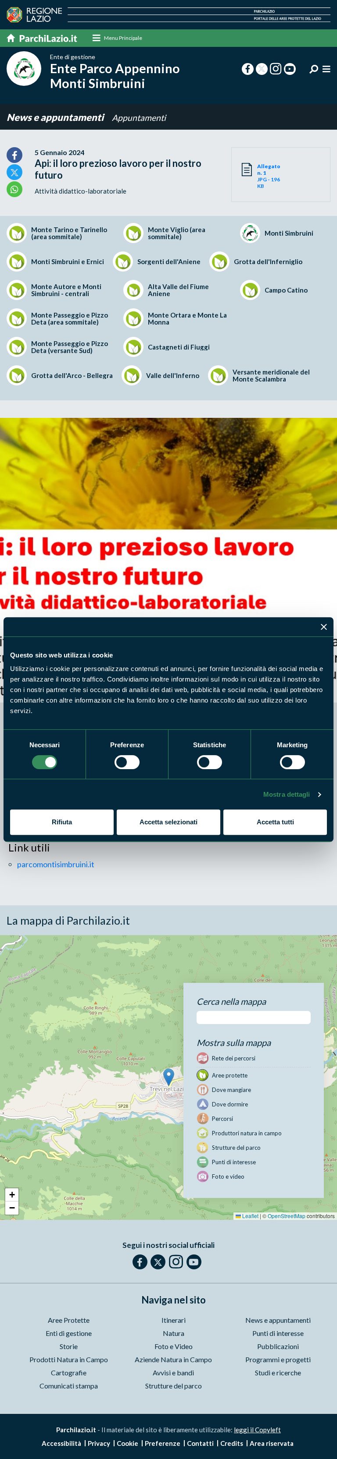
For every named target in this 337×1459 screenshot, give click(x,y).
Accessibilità (61, 1443)
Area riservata (272, 1443)
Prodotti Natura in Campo (68, 1359)
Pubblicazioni (278, 1346)
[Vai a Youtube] (193, 1261)
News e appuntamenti (56, 117)
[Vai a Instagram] (175, 1261)
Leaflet (249, 1215)
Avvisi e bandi (173, 1372)
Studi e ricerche (278, 1372)
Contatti (200, 1443)
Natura (173, 1333)
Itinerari (173, 1320)
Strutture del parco (173, 1385)
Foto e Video (173, 1346)
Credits (231, 1443)
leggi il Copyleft (257, 1430)
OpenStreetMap (286, 1215)
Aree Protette (69, 1320)
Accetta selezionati (168, 822)
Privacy (99, 1443)
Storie (69, 1346)
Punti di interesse (278, 1333)
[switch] (127, 762)
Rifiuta (62, 822)
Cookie (127, 1443)
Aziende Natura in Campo (173, 1359)
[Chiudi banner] (324, 627)
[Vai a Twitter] (158, 1261)
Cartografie (68, 1372)
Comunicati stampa (68, 1385)
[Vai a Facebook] (140, 1261)
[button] (168, 1077)
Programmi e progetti (278, 1359)
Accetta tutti (275, 822)
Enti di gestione (69, 1333)
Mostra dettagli (286, 794)
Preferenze (162, 1443)
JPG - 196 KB (268, 176)
